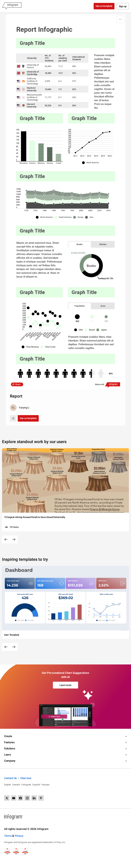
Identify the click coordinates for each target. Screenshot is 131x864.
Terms (8, 835)
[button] (91, 162)
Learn (7, 754)
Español (36, 784)
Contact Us (10, 778)
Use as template (104, 6)
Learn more (65, 685)
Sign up (123, 6)
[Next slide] (14, 539)
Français (45, 784)
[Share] (13, 418)
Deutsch (16, 784)
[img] (23, 146)
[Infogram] (11, 6)
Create (8, 736)
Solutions (9, 748)
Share (18, 384)
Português (26, 784)
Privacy (19, 835)
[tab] (79, 244)
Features (9, 742)
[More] (120, 19)
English (7, 784)
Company (9, 760)
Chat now (25, 778)
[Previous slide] (6, 539)
